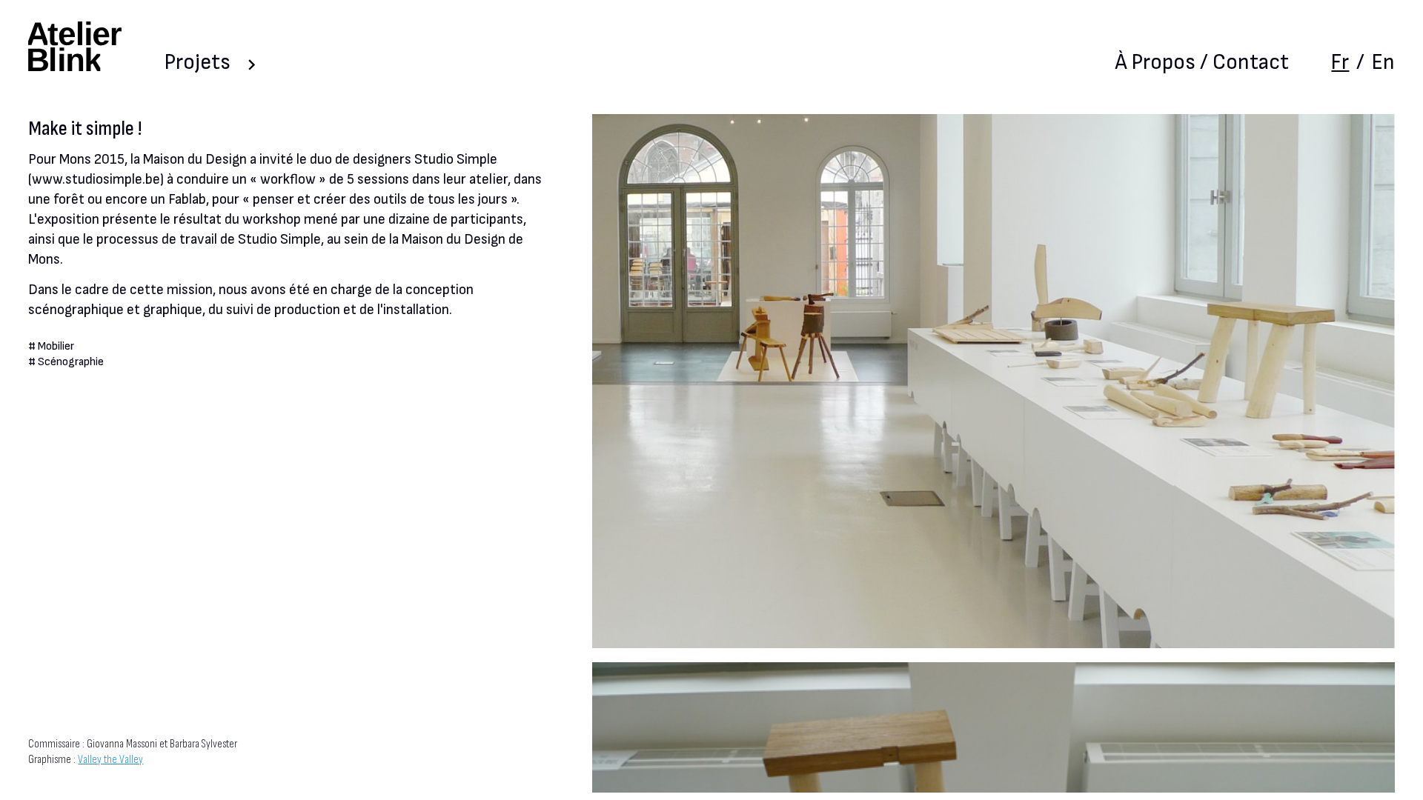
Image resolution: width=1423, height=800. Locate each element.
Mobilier (56, 346)
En (1383, 63)
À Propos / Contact (1202, 63)
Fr (1340, 63)
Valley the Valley (110, 760)
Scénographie (71, 362)
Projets (197, 63)
